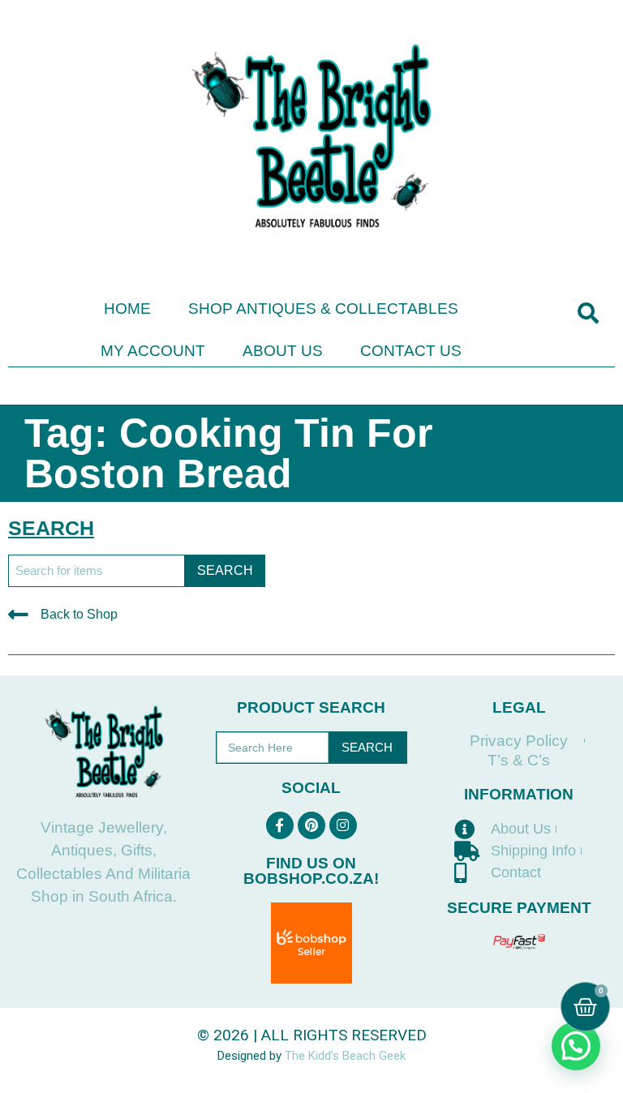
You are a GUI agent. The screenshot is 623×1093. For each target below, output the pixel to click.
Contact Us (411, 350)
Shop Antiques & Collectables (323, 308)
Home (127, 308)
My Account (153, 350)
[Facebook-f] (280, 825)
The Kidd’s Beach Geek (345, 1055)
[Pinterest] (311, 825)
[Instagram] (343, 825)
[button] (587, 313)
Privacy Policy (519, 740)
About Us (283, 350)
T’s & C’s (519, 760)
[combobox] (96, 571)
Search (367, 747)
